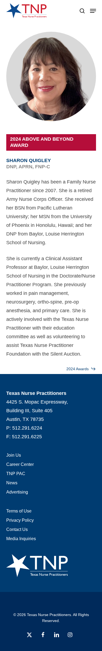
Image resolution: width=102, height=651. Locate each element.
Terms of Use (19, 511)
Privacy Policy (20, 520)
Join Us (13, 455)
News (11, 483)
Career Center (20, 464)
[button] (93, 11)
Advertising (17, 492)
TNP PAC (15, 473)
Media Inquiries (21, 538)
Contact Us (17, 529)
